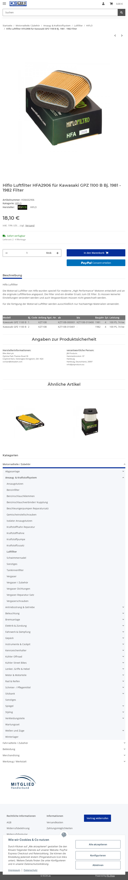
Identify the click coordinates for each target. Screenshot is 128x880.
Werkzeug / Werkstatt (14, 761)
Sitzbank (10, 693)
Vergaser (11, 576)
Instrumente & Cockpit (17, 644)
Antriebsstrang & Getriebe (20, 607)
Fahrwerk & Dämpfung (17, 631)
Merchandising (11, 755)
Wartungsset (12, 724)
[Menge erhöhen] (57, 253)
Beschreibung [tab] (12, 275)
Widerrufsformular (17, 834)
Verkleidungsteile (15, 718)
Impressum (14, 870)
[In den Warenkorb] (5, 45)
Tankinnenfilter (15, 570)
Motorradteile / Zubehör (16, 464)
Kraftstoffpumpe (16, 539)
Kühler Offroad (13, 656)
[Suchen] (121, 12)
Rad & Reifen (12, 681)
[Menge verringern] (6, 253)
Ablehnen (98, 865)
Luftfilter (12, 551)
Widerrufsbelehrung (18, 828)
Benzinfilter (13, 489)
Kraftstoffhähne (15, 533)
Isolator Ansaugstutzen (19, 520)
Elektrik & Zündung (16, 625)
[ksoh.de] (24, 4)
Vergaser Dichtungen (18, 588)
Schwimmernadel (16, 557)
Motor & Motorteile (15, 675)
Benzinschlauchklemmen (21, 496)
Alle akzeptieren (98, 844)
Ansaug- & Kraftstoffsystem (21, 477)
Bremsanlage (12, 619)
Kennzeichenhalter (15, 650)
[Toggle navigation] (4, 2)
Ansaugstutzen (15, 483)
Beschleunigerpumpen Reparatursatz (28, 508)
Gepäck (9, 638)
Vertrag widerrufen (97, 818)
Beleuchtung (12, 613)
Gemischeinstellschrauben (21, 514)
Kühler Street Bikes (16, 662)
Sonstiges (12, 564)
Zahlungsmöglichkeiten (60, 828)
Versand (29, 225)
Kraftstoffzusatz (15, 545)
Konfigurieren (98, 855)
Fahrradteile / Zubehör (15, 743)
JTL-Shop (111, 875)
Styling (9, 712)
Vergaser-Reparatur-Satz (20, 594)
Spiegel (9, 706)
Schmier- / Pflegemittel (18, 687)
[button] (103, 3)
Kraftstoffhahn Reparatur (21, 527)
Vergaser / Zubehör (17, 582)
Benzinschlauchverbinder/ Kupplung (27, 502)
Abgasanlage (12, 471)
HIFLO (18, 203)
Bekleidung (9, 749)
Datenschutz (31, 870)
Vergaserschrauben (17, 601)
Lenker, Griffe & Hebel (17, 668)
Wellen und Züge (14, 730)
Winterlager (11, 736)
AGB (9, 822)
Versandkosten (55, 822)
